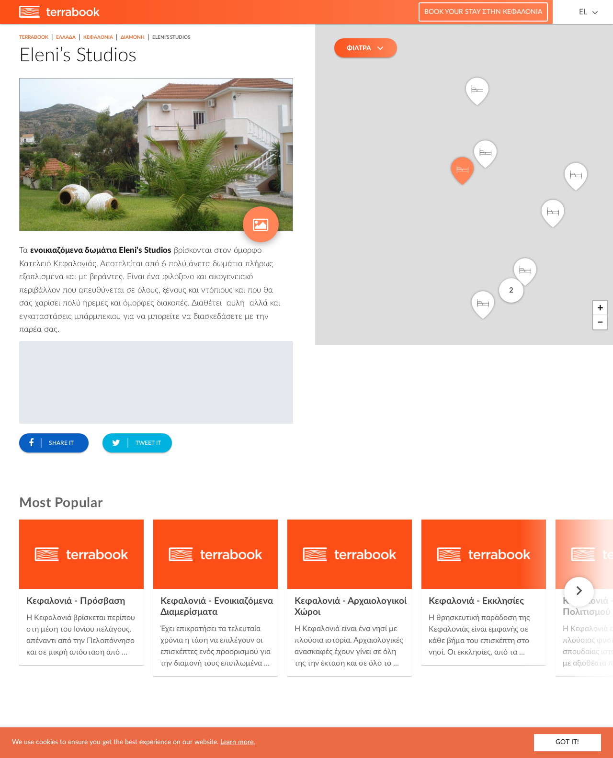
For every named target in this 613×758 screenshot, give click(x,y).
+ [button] (600, 308)
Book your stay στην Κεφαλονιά (483, 12)
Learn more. (237, 742)
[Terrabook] (59, 15)
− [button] (600, 322)
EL (583, 12)
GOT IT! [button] (567, 742)
